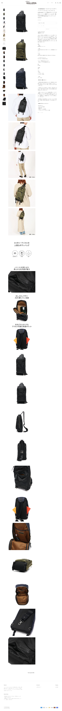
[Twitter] (41, 112)
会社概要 (56, 687)
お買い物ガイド (38, 687)
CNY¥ (48, 2)
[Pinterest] (42, 112)
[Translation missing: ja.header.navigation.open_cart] (60, 2)
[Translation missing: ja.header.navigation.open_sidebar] (2, 2)
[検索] (57, 2)
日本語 (52, 2)
